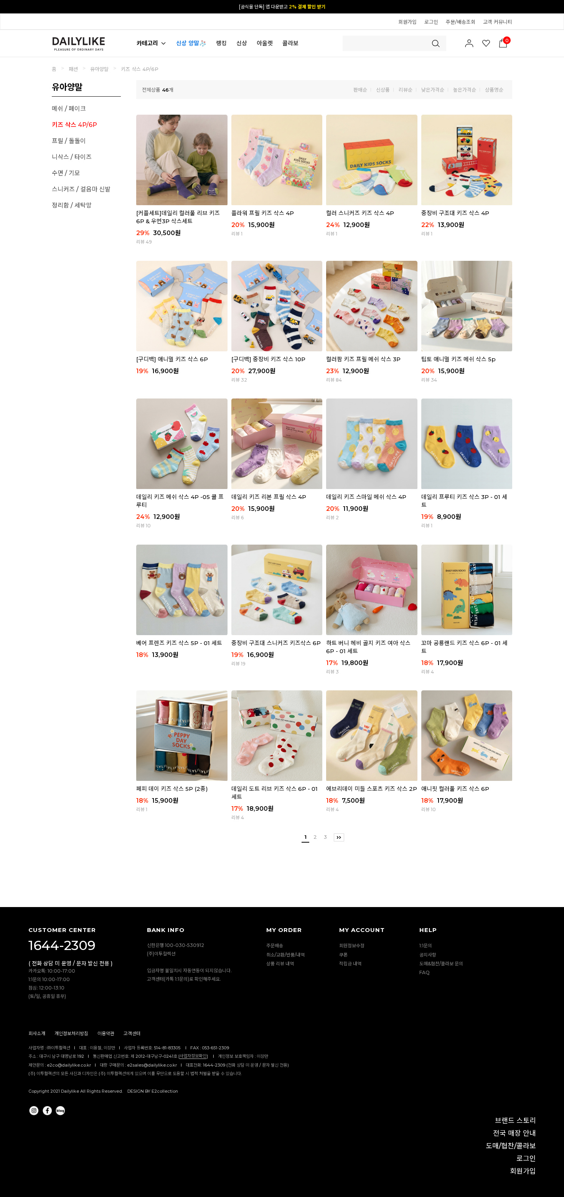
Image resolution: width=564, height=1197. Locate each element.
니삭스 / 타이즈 (72, 157)
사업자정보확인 (193, 1056)
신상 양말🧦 (191, 43)
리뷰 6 (237, 517)
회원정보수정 (351, 946)
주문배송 (274, 946)
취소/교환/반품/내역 (285, 955)
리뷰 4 (427, 672)
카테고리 (147, 43)
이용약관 (105, 1033)
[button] (554, 6)
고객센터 (132, 1033)
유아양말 (99, 69)
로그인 (431, 22)
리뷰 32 (239, 380)
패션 (73, 69)
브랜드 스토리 (515, 1120)
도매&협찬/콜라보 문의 (441, 963)
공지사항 (427, 955)
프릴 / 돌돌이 (69, 141)
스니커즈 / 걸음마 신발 (81, 189)
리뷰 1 (236, 234)
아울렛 (265, 43)
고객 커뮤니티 (497, 22)
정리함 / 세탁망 (72, 205)
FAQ (424, 972)
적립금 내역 (350, 963)
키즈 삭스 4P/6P (139, 69)
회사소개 (36, 1033)
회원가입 (407, 22)
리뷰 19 (238, 664)
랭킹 (221, 43)
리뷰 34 (429, 380)
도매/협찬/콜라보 (511, 1146)
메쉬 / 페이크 (69, 108)
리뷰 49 (144, 242)
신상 (241, 43)
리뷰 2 (332, 517)
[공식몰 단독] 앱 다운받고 (282, 7)
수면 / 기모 (66, 173)
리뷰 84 (334, 380)
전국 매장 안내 (514, 1133)
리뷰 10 (143, 526)
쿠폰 (343, 955)
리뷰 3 (332, 672)
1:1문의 (425, 946)
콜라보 (290, 43)
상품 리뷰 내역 (280, 963)
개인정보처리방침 (71, 1033)
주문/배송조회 (460, 22)
